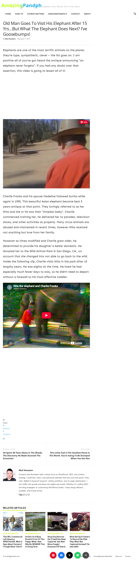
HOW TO (19, 13)
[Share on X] (69, 555)
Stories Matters (35, 13)
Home (8, 13)
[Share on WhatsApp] (77, 555)
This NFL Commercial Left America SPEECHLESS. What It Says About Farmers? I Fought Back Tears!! (12, 542)
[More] (46, 438)
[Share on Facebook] (61, 555)
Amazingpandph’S (57, 13)
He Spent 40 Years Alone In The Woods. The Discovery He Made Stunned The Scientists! (22, 455)
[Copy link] (86, 555)
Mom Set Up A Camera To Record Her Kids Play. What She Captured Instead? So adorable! (80, 542)
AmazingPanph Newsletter (103, 556)
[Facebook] (19, 495)
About (87, 13)
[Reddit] (26, 495)
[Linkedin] (21, 495)
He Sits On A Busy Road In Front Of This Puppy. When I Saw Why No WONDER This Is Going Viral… (35, 542)
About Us (118, 556)
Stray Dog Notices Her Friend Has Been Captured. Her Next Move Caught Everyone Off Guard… (57, 542)
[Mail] (24, 495)
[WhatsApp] (29, 495)
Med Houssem (10, 39)
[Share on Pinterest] (53, 555)
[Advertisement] (46, 96)
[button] (135, 14)
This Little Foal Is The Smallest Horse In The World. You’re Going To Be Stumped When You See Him (69, 455)
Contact (75, 13)
